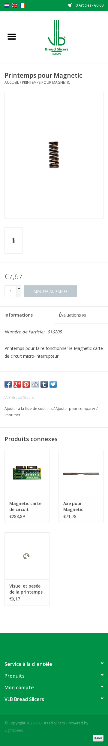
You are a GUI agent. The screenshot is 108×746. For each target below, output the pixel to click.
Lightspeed (13, 730)
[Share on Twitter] (53, 384)
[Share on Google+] (17, 384)
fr (22, 5)
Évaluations (72, 315)
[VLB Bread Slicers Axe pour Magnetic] (81, 473)
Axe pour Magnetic (73, 506)
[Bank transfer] (97, 737)
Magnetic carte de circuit (25, 506)
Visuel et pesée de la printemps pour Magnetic (26, 589)
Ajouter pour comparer (76, 408)
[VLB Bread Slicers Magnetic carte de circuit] (27, 473)
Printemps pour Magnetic (46, 82)
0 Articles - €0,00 (89, 5)
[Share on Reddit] (35, 384)
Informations (18, 315)
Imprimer (12, 414)
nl (6, 5)
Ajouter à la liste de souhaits (28, 408)
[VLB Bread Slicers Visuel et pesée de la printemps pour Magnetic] (27, 555)
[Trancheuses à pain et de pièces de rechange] (65, 37)
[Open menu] (11, 36)
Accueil (11, 82)
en (14, 5)
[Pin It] (26, 384)
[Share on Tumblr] (44, 384)
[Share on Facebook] (8, 384)
